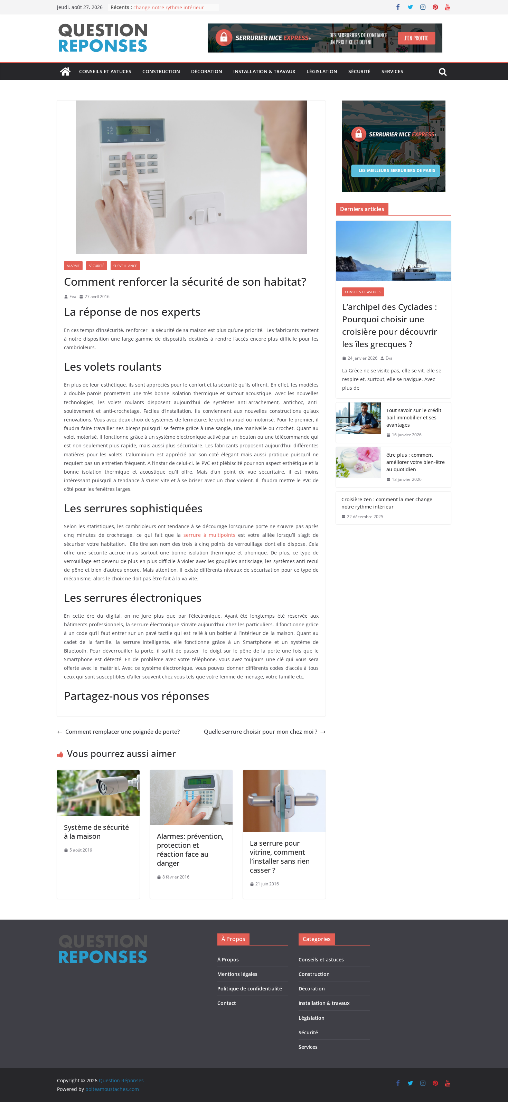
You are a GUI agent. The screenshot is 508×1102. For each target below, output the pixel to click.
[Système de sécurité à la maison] (98, 775)
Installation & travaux (264, 71)
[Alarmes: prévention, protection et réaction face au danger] (191, 775)
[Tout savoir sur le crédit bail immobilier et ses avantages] (358, 422)
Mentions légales (237, 974)
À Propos (228, 959)
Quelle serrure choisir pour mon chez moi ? (260, 731)
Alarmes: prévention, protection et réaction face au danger (190, 850)
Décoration (206, 71)
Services (392, 71)
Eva (72, 297)
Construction (161, 71)
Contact (226, 1003)
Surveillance (125, 265)
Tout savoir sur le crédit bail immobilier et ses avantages (413, 417)
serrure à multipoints (210, 535)
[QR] (103, 937)
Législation (322, 71)
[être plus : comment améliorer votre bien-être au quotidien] (358, 467)
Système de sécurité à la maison (96, 832)
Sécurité (359, 71)
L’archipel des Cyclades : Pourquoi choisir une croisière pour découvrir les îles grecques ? (389, 325)
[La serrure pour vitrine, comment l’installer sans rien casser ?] (284, 775)
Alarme (73, 265)
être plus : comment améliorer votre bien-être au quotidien (415, 462)
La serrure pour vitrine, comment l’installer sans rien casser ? (280, 856)
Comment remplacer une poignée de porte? (122, 731)
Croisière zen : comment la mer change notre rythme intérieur (169, 10)
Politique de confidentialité (249, 988)
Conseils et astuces (105, 71)
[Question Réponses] (65, 71)
